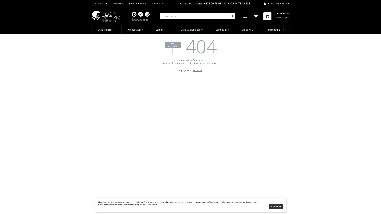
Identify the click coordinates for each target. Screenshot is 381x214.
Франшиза (157, 3)
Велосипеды (105, 29)
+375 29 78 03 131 (215, 3)
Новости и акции (137, 3)
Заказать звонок (140, 19)
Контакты (118, 3)
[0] (245, 17)
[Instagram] (147, 14)
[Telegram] (134, 14)
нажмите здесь (151, 204)
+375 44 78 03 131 (239, 3)
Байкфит (99, 3)
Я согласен (276, 206)
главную (197, 70)
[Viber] (140, 14)
